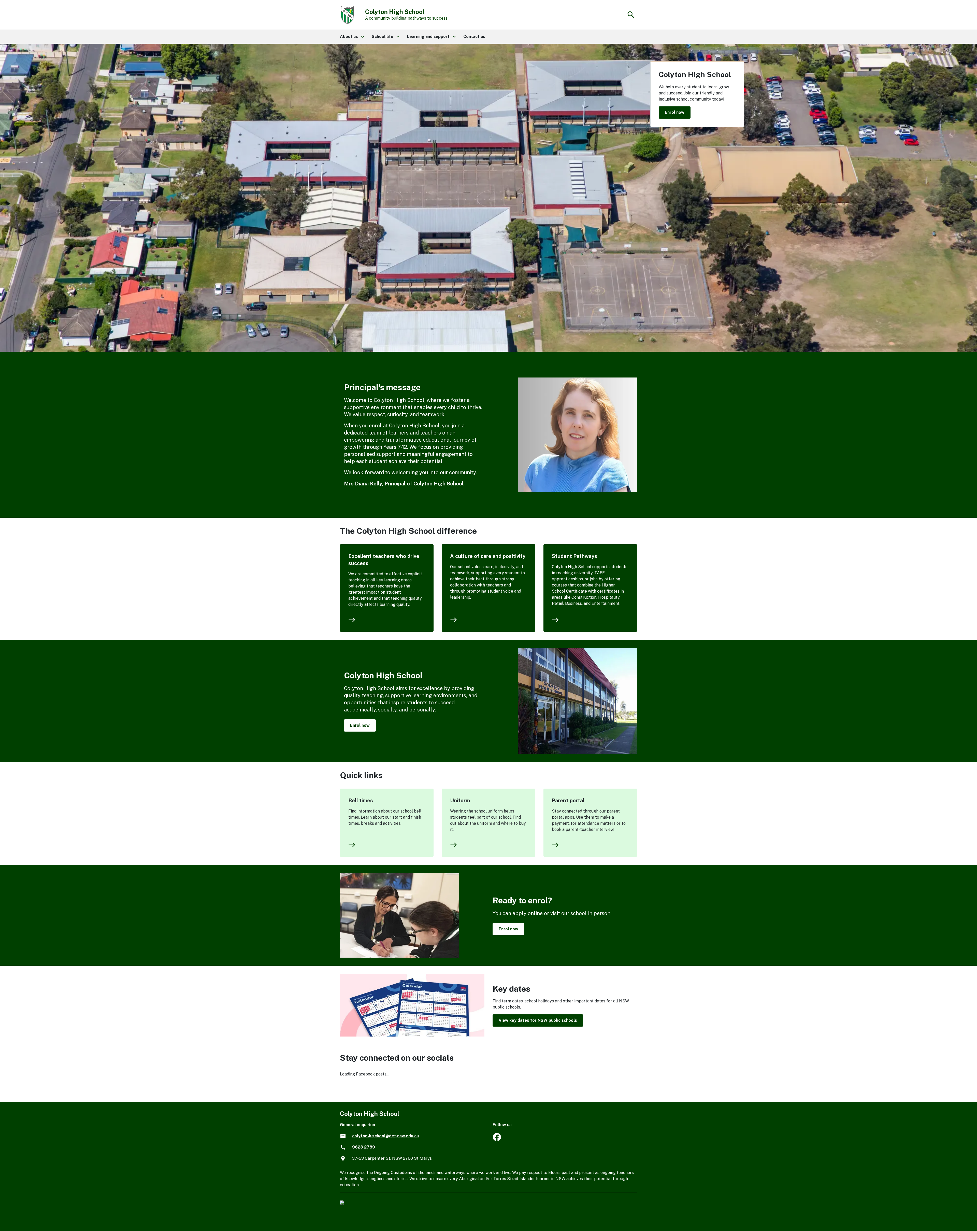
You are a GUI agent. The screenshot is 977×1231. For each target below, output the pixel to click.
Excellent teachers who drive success (383, 559)
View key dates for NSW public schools (538, 1020)
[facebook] (497, 1139)
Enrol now (674, 112)
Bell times (360, 801)
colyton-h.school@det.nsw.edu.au (385, 1136)
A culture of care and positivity (487, 556)
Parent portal (568, 801)
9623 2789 (363, 1147)
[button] (352, 37)
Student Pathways (574, 556)
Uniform (460, 801)
